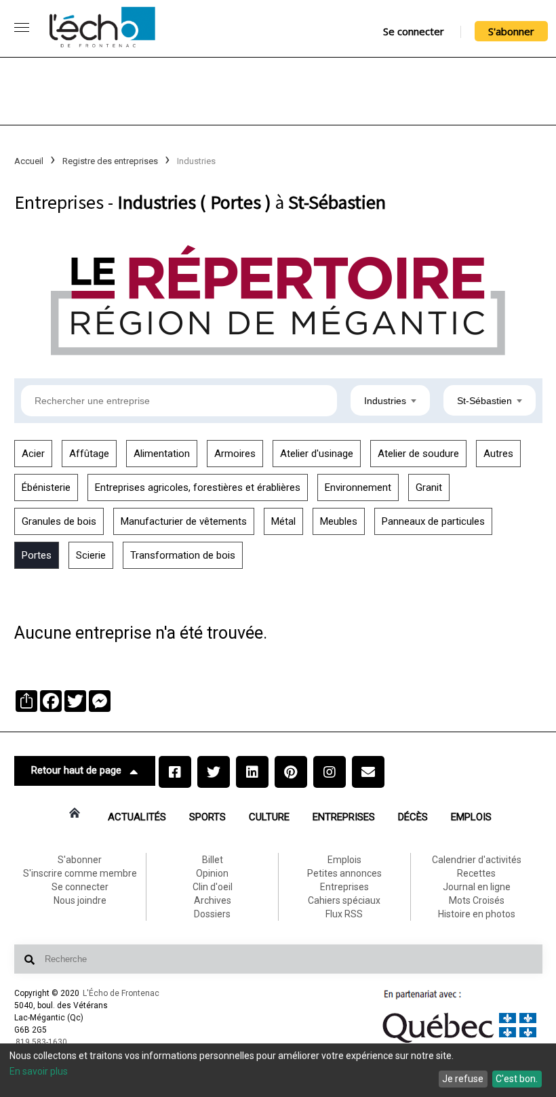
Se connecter (413, 31)
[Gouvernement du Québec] (459, 1043)
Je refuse (462, 1078)
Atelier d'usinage (316, 453)
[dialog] (278, 1070)
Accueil (28, 161)
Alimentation (162, 453)
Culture (269, 817)
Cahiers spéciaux (344, 900)
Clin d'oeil (213, 886)
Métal (283, 521)
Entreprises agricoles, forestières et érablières (197, 487)
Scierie (91, 555)
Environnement (358, 487)
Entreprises (344, 817)
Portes (37, 555)
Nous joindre (80, 900)
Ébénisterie (46, 487)
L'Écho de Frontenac (121, 993)
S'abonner (511, 31)
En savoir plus (38, 1071)
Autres (498, 453)
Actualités (137, 817)
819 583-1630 (41, 1042)
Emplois (471, 817)
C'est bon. (517, 1078)
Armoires (235, 453)
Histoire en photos (476, 914)
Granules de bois (59, 521)
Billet (212, 859)
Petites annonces (344, 873)
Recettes (476, 873)
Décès (413, 817)
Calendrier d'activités (476, 859)
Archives (212, 900)
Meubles (338, 521)
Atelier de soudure (418, 453)
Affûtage (89, 453)
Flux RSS (344, 914)
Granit (429, 487)
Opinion (212, 873)
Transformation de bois (182, 555)
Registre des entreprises (110, 161)
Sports (207, 817)
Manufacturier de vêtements (184, 521)
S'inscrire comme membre (80, 873)
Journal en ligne (477, 886)
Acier (33, 453)
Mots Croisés (476, 900)
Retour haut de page (76, 770)
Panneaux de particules (433, 521)
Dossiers (212, 914)
